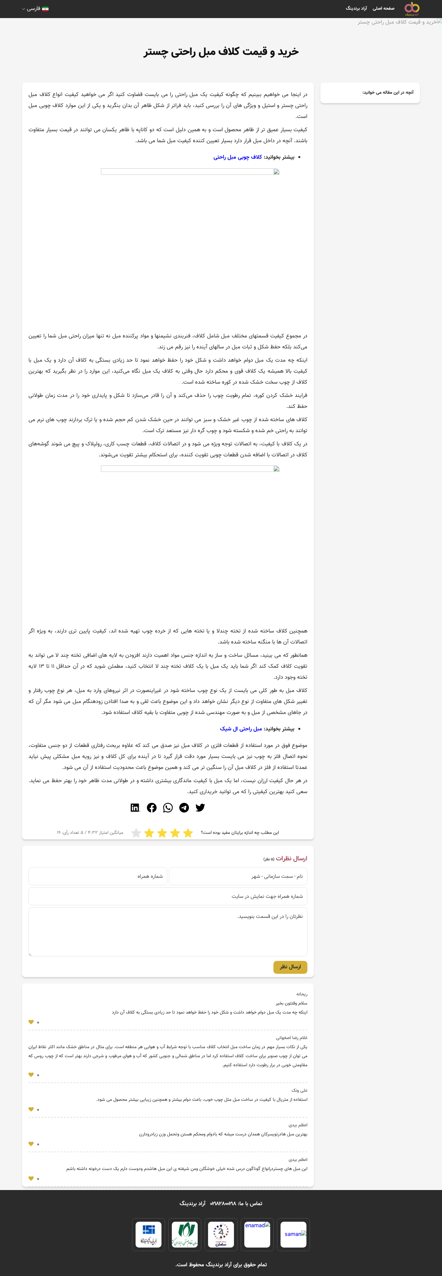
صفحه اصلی (383, 8)
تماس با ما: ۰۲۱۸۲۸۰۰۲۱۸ (236, 1204)
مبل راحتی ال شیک (241, 729)
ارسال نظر (290, 967)
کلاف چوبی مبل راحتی (238, 157)
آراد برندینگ (356, 8)
